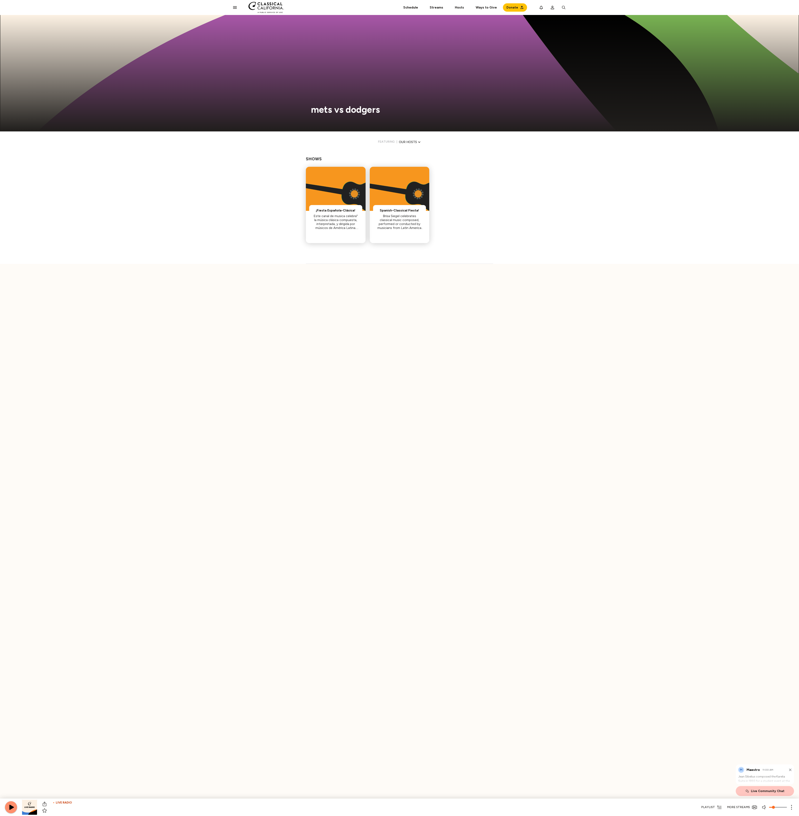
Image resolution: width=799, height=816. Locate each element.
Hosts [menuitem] (459, 7)
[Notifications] (541, 7)
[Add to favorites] (44, 810)
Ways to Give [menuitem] (486, 7)
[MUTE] (764, 807)
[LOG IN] (552, 7)
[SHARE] (44, 803)
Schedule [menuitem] (410, 7)
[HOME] (266, 7)
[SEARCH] (564, 7)
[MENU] (235, 7)
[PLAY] (11, 807)
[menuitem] (436, 7)
